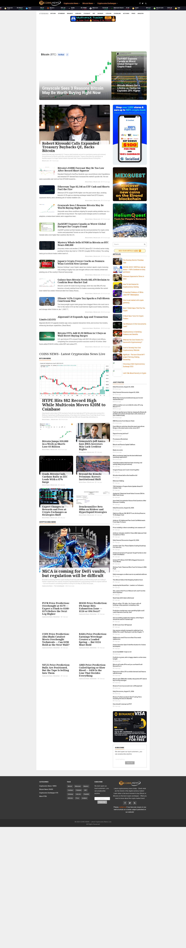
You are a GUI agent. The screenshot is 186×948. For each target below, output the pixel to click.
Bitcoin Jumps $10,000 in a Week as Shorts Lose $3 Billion (55, 444)
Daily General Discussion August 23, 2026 (126, 392)
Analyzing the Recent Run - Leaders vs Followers (128, 585)
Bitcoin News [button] (88, 3)
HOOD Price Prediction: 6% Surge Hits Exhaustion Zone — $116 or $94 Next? (93, 607)
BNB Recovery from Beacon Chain (123, 421)
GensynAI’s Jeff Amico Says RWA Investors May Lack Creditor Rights (92, 445)
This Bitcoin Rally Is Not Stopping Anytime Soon (128, 580)
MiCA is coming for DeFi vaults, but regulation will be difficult (74, 573)
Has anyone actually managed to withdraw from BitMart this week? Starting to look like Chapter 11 (128, 631)
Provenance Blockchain (120, 439)
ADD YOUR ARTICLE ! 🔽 (129, 251)
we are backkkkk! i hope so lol (122, 652)
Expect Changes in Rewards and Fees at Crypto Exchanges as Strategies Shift (54, 510)
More (43, 796)
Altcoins (126, 13)
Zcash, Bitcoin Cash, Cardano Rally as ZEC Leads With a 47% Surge (55, 478)
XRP (94, 13)
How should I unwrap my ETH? (122, 704)
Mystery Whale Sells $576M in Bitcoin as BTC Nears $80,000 (83, 244)
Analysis (140, 13)
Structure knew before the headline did (125, 475)
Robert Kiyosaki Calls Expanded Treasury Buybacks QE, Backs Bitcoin (70, 147)
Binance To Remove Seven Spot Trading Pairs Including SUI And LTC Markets (127, 697)
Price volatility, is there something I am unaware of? (129, 527)
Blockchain (97, 328)
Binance (70, 13)
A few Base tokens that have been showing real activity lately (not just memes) (127, 463)
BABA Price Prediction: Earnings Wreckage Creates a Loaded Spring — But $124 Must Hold (93, 639)
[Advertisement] (93, 37)
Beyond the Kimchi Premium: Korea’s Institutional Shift (90, 476)
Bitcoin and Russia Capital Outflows (124, 444)
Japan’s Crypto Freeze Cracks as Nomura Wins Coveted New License (81, 262)
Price (133, 13)
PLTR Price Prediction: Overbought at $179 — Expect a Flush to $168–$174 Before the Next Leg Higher (56, 608)
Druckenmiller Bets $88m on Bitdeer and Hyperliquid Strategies (93, 509)
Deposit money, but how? (120, 433)
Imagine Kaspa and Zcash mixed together (126, 470)
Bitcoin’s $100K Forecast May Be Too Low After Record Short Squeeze (81, 169)
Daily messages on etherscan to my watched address (130, 574)
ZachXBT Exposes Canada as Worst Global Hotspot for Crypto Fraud (82, 225)
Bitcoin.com (45, 161)
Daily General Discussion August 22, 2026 (126, 540)
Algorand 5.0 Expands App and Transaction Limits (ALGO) (73, 318)
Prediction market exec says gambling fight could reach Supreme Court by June (128, 611)
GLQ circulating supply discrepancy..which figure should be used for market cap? (128, 618)
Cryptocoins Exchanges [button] (106, 3)
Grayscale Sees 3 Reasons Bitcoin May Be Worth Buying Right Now (81, 206)
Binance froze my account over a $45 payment (127, 686)
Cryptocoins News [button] (71, 3)
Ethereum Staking (118, 481)
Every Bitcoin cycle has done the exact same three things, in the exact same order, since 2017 (128, 427)
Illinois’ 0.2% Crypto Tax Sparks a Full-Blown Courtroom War (84, 299)
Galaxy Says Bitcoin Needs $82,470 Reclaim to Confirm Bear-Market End (83, 281)
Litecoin (108, 13)
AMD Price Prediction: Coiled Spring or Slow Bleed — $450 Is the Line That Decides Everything (92, 670)
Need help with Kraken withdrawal (123, 598)
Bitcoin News (89, 182)
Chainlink (117, 13)
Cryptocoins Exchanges (48, 793)
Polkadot (87, 13)
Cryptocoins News (87, 328)
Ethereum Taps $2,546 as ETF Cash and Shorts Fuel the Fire (83, 188)
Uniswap (100, 13)
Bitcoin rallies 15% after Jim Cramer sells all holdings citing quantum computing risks (127, 604)
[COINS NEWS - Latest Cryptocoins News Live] (50, 3)
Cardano (78, 13)
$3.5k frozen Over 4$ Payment (122, 625)
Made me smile (118, 450)
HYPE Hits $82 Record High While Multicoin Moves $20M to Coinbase (73, 405)
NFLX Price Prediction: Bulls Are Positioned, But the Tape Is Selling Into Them (56, 669)
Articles (117, 254)
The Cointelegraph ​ (59, 586)
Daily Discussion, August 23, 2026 (123, 387)
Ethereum (61, 13)
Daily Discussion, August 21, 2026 (123, 691)
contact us (122, 807)
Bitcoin (53, 13)
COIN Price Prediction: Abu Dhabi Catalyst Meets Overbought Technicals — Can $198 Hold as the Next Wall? (55, 639)
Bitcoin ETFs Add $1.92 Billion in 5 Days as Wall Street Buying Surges (82, 334)
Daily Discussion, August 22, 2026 (123, 508)
